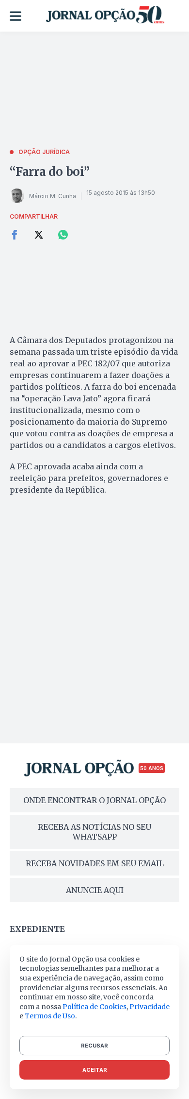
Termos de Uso (50, 1016)
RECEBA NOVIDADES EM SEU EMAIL (95, 863)
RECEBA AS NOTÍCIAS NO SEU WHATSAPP (94, 831)
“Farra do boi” (50, 171)
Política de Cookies (94, 1006)
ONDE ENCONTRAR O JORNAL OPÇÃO (94, 800)
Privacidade (149, 1006)
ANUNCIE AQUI (95, 890)
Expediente (37, 929)
